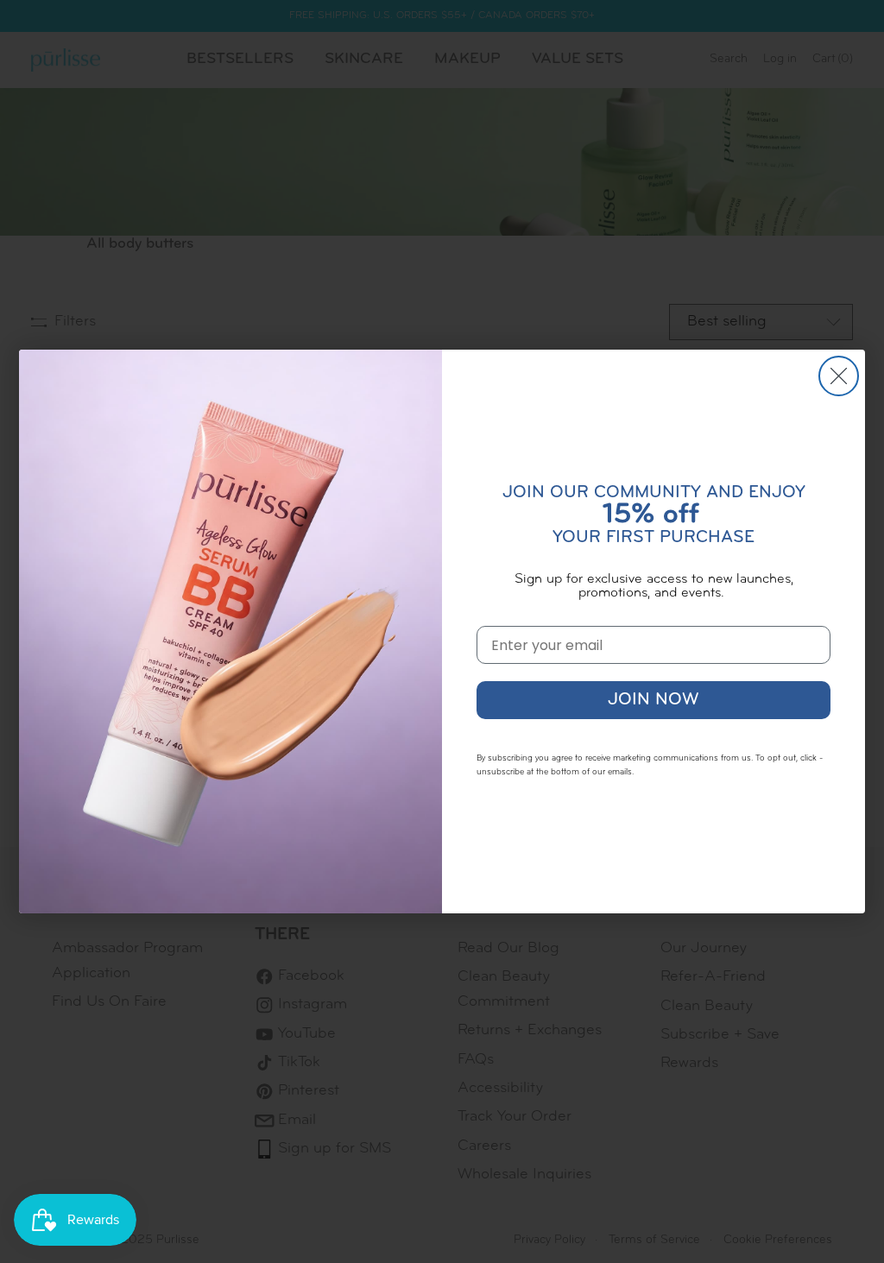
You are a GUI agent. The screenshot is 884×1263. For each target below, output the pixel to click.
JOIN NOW (653, 700)
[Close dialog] (838, 376)
